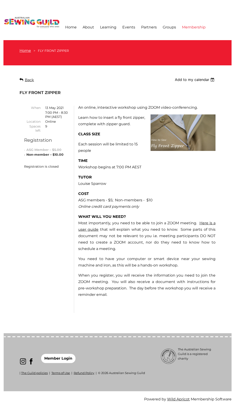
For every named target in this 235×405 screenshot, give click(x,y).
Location (34, 121)
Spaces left (35, 128)
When (36, 108)
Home (25, 50)
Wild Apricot (178, 399)
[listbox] (195, 79)
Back (29, 80)
